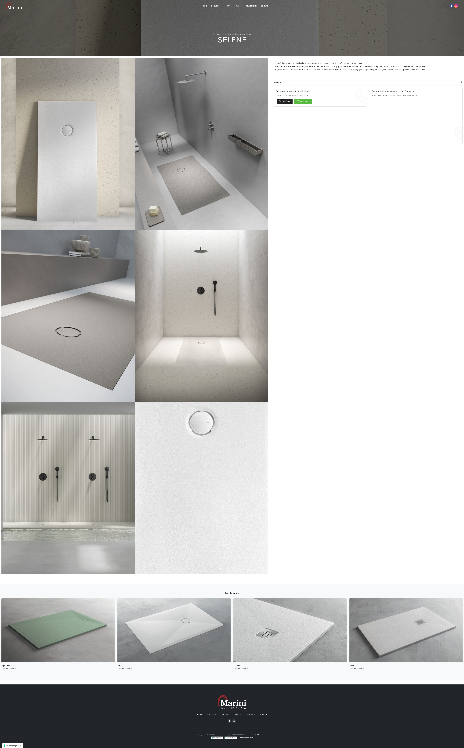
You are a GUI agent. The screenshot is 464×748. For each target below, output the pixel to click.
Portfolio (251, 714)
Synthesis (7, 665)
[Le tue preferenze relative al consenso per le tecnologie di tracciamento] (12, 745)
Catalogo (220, 34)
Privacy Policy (217, 738)
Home (199, 714)
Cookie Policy (231, 738)
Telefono (286, 101)
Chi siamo (211, 714)
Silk (120, 665)
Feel (352, 665)
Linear (237, 665)
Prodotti (225, 714)
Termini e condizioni (245, 738)
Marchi (238, 714)
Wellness (247, 34)
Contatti (264, 714)
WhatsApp (304, 101)
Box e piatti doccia (234, 34)
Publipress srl (260, 735)
